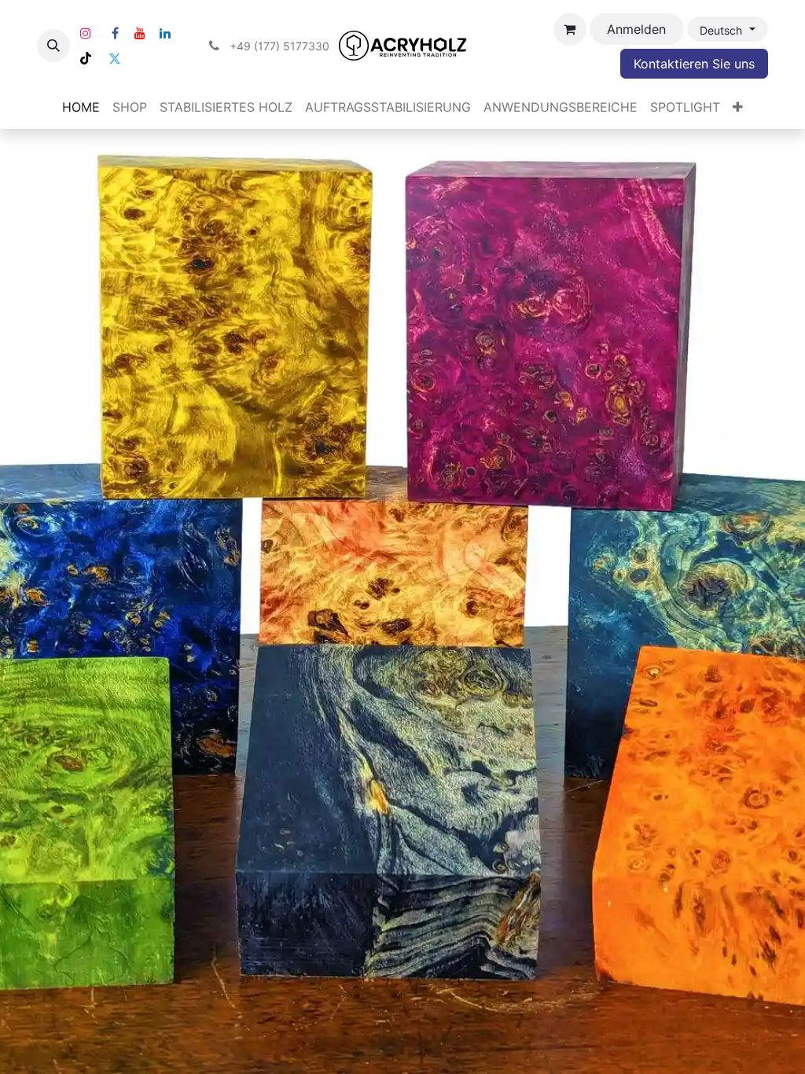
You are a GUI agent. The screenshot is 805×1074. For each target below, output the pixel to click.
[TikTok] (85, 58)
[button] (53, 45)
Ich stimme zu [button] (726, 1034)
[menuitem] (81, 107)
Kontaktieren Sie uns (694, 64)
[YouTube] (140, 33)
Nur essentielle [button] (639, 1034)
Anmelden (636, 29)
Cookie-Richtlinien (234, 1052)
